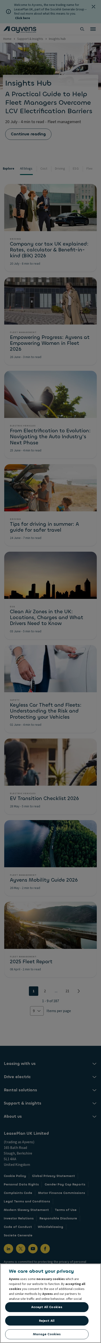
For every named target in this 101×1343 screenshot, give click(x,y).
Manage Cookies (47, 1334)
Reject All (46, 1321)
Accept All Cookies (46, 1307)
